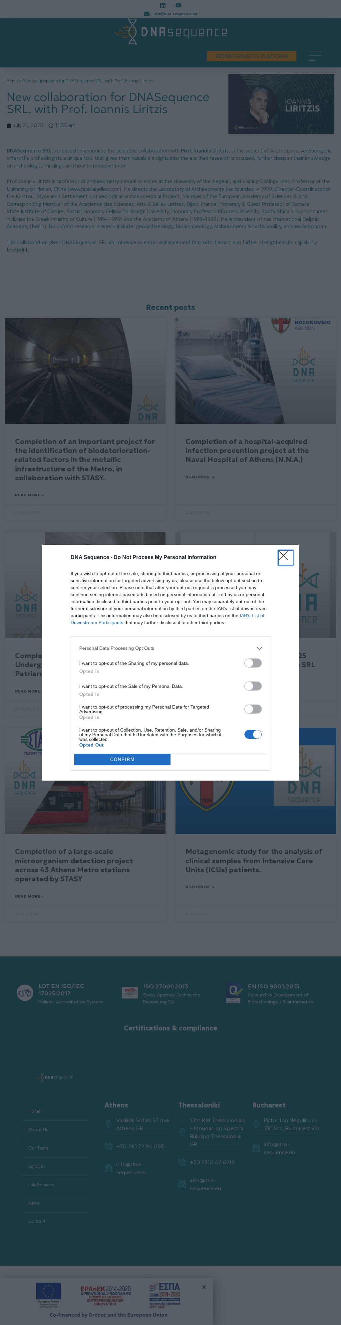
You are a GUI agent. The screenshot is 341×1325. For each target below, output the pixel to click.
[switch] (253, 663)
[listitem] (170, 648)
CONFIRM (122, 759)
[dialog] (170, 663)
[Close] (285, 557)
